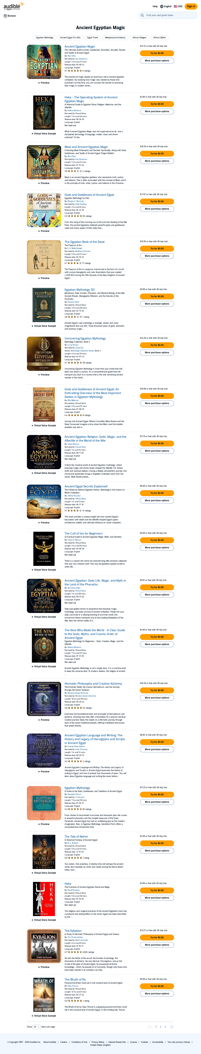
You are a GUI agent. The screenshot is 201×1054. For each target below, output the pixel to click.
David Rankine (74, 890)
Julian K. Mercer (74, 540)
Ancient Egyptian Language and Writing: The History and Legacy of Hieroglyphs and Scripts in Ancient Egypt (95, 739)
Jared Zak (79, 348)
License (133, 1042)
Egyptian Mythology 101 (80, 290)
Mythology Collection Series (82, 351)
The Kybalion (73, 931)
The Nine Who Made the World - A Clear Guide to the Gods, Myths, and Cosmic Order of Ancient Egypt (95, 634)
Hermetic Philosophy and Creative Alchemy (93, 684)
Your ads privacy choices (179, 1042)
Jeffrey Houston (74, 496)
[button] (44, 37)
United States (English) (100, 1045)
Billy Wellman (73, 400)
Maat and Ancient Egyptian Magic (86, 147)
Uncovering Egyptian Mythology (85, 338)
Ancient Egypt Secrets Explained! (86, 486)
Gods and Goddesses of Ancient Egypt (89, 195)
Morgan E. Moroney (76, 201)
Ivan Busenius (81, 59)
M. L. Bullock (73, 843)
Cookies (144, 1042)
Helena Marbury (74, 110)
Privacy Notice (98, 1042)
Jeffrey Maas (80, 499)
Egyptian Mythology (77, 788)
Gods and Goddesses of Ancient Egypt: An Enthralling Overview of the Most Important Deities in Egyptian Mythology (93, 393)
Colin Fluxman (81, 749)
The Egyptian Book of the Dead (84, 242)
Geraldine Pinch (74, 794)
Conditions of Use (79, 1042)
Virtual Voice (80, 447)
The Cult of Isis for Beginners (84, 533)
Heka (68, 884)
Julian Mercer (73, 444)
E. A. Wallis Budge (75, 248)
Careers (63, 1042)
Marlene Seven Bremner (78, 693)
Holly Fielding (81, 204)
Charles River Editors (76, 746)
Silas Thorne (73, 986)
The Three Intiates (75, 937)
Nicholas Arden (74, 588)
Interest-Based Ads (117, 1042)
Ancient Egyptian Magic (80, 46)
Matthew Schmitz (82, 251)
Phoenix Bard (73, 302)
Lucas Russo (73, 345)
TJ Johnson (80, 797)
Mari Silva (72, 56)
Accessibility (157, 1042)
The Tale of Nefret (76, 836)
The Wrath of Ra (75, 979)
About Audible (49, 1042)
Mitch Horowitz (81, 940)
